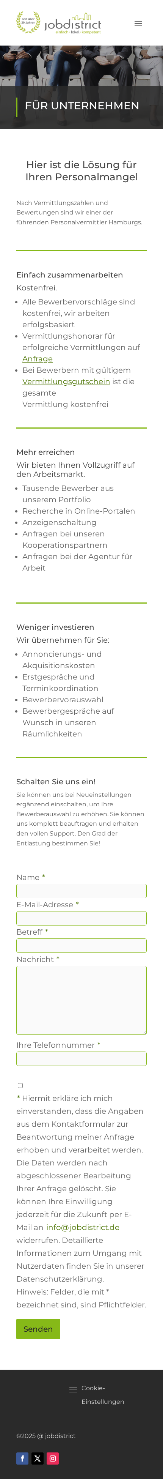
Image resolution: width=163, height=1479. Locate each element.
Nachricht (38, 959)
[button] (138, 23)
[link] (58, 22)
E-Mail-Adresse (47, 904)
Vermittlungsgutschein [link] (66, 381)
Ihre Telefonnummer (58, 1045)
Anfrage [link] (37, 358)
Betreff (32, 932)
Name (30, 877)
